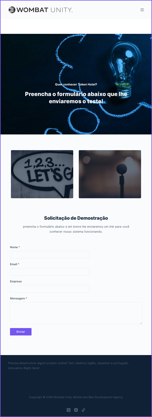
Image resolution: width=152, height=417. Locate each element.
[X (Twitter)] (68, 410)
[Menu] (142, 9)
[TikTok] (83, 410)
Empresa (16, 281)
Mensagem (18, 298)
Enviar (20, 331)
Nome (15, 247)
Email (14, 264)
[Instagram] (76, 410)
